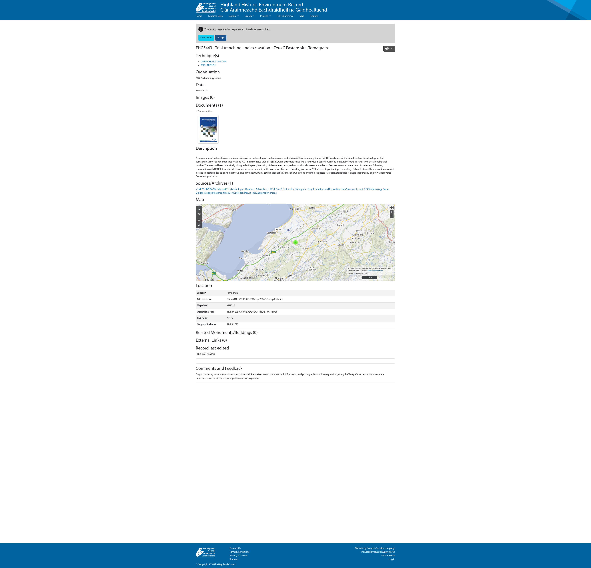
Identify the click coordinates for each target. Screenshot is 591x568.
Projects (264, 16)
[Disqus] (295, 423)
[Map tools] (199, 225)
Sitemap (234, 559)
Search (248, 16)
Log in (392, 559)
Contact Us (235, 548)
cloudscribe (389, 555)
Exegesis (371, 548)
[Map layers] (199, 209)
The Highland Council (225, 564)
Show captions (205, 111)
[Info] (199, 220)
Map (302, 16)
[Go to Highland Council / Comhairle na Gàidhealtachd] (205, 6)
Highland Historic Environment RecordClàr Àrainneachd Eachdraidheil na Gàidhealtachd (273, 7)
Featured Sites (215, 16)
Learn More (206, 37)
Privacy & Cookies (239, 555)
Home (199, 16)
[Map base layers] (199, 214)
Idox (382, 548)
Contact (314, 16)
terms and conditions (375, 271)
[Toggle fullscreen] (392, 207)
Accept (220, 37)
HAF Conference (285, 16)
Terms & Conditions (239, 552)
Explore (233, 16)
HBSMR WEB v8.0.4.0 (384, 552)
